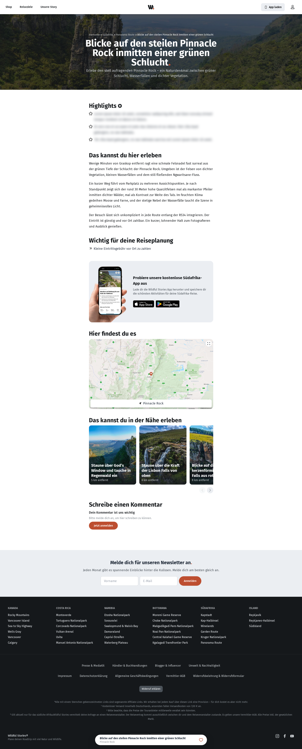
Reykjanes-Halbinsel (262, 620)
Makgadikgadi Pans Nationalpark (173, 626)
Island (253, 608)
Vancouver (14, 637)
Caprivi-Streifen (114, 637)
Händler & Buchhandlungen (129, 665)
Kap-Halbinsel (209, 620)
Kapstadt (206, 615)
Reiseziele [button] (26, 7)
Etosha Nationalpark (117, 615)
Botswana (160, 608)
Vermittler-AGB (175, 676)
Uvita (59, 637)
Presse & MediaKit (93, 665)
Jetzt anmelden (103, 525)
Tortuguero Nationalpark (71, 620)
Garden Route (209, 631)
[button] (292, 7)
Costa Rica (63, 608)
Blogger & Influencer (168, 665)
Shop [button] (9, 7)
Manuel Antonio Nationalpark (74, 642)
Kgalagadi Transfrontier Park (170, 642)
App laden (275, 7)
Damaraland (112, 631)
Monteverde (63, 615)
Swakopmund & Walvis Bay (121, 626)
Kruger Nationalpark (213, 637)
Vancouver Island (18, 620)
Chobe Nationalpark (165, 620)
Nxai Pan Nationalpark (167, 631)
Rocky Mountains (18, 615)
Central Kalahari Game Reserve (172, 637)
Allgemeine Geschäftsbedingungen (136, 676)
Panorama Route (125, 34)
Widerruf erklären (151, 688)
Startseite (94, 34)
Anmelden (190, 581)
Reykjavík (255, 615)
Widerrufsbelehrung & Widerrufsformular (218, 676)
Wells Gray (14, 631)
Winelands (207, 626)
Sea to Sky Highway (20, 626)
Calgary (12, 642)
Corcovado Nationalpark (71, 626)
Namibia (109, 608)
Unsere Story (49, 7)
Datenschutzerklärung (93, 676)
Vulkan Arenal (65, 631)
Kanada (13, 608)
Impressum (65, 676)
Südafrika (108, 34)
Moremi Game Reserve (167, 615)
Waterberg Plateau (116, 642)
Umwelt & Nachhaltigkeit (204, 665)
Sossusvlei (110, 620)
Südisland (255, 626)
